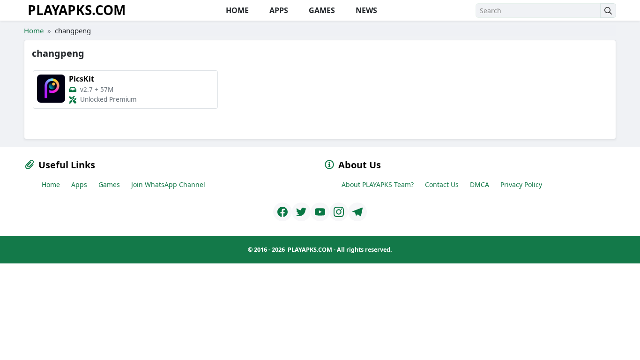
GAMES (321, 10)
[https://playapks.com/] (282, 211)
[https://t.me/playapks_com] (357, 211)
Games (109, 184)
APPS (278, 10)
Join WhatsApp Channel (168, 184)
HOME (236, 10)
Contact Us (442, 184)
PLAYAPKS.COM (77, 10)
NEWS (365, 10)
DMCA (479, 184)
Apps (79, 184)
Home (34, 30)
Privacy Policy (521, 184)
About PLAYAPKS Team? (378, 184)
